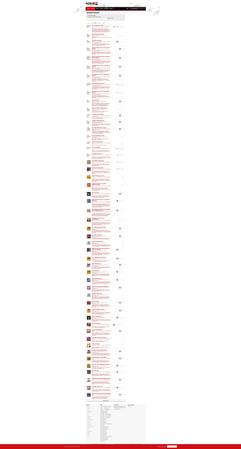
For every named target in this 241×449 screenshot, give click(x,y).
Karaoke (93, 131)
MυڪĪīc (100, 132)
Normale (93, 341)
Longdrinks (98, 320)
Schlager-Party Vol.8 (97, 293)
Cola (92, 204)
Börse (105, 361)
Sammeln (96, 361)
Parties (105, 52)
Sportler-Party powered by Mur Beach (101, 393)
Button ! (96, 327)
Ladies (106, 179)
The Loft (129, 406)
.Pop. (106, 289)
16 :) (109, 254)
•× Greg (97, 151)
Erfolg (93, 224)
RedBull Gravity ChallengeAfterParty (101, 378)
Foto (92, 124)
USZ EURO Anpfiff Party (98, 160)
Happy (93, 37)
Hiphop (101, 29)
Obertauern (102, 151)
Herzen (99, 297)
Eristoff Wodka (96, 283)
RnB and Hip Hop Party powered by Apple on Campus (101, 249)
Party (101, 28)
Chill (106, 381)
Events (93, 8)
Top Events (89, 424)
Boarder (108, 313)
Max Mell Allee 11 (103, 45)
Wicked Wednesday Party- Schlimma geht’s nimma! (101, 57)
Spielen (101, 179)
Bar (99, 261)
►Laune (95, 45)
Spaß (106, 103)
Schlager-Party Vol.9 (97, 278)
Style (97, 252)
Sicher (99, 238)
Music (97, 150)
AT (101, 44)
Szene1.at (93, 3)
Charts (104, 289)
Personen (106, 62)
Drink (96, 124)
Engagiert (102, 103)
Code (108, 290)
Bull (102, 383)
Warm (93, 118)
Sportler (97, 37)
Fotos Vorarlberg (103, 431)
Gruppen (103, 23)
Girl (100, 252)
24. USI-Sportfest (96, 147)
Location (99, 23)
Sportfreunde (99, 319)
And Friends (103, 196)
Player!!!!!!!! (93, 29)
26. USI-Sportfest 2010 (97, 25)
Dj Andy (108, 30)
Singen (106, 131)
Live (92, 30)
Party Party (109, 406)
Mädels (95, 132)
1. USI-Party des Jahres (98, 114)
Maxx (109, 61)
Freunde (104, 28)
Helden (103, 319)
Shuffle (93, 333)
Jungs (93, 132)
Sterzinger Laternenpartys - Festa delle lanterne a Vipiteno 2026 (120, 407)
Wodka (104, 245)
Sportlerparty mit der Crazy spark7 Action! (100, 75)
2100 (98, 197)
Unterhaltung (106, 71)
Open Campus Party (97, 316)
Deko (95, 164)
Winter (100, 111)
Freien (107, 138)
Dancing (103, 274)
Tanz (92, 71)
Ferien (105, 340)
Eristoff (95, 238)
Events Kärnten (103, 436)
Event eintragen (89, 419)
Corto (99, 283)
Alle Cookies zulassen (172, 446)
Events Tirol (109, 423)
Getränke (104, 44)
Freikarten (89, 421)
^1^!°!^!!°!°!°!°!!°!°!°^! (105, 117)
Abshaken (97, 111)
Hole (102, 260)
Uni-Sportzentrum (107, 26)
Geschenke (105, 266)
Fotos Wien (108, 417)
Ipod (108, 304)
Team (97, 45)
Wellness (93, 44)
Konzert (105, 397)
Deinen (95, 118)
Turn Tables (99, 62)
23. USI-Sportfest (96, 323)
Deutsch (95, 304)
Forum (88, 429)
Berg (102, 266)
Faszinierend (102, 281)
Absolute (99, 326)
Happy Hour (103, 37)
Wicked (103, 86)
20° (108, 62)
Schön (93, 296)
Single (103, 69)
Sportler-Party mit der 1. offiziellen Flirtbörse (100, 200)
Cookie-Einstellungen (162, 446)
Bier (97, 43)
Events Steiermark (103, 422)
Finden (93, 52)
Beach (96, 188)
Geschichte (97, 196)
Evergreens (95, 297)
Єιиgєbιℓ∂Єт (101, 304)
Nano (100, 306)
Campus (102, 306)
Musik (111, 8)
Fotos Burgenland (103, 434)
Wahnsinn (95, 296)
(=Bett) (101, 297)
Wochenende (104, 43)
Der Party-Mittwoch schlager (99, 127)
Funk (109, 29)
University (104, 283)
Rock (99, 138)
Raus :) (106, 222)
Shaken (101, 30)
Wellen (93, 63)
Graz (96, 29)
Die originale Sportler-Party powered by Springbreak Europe (101, 210)
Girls (100, 195)
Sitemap (88, 408)
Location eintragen (90, 426)
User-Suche (89, 411)
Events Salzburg (103, 419)
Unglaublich (96, 222)
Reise (100, 124)
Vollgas (93, 164)
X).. (95, 244)
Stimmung (106, 123)
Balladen (106, 195)
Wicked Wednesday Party (98, 83)
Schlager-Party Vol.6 (97, 386)
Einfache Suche (110, 18)
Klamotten (93, 390)
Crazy (93, 69)
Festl (105, 319)
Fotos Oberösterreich (104, 439)
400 (106, 306)
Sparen (98, 44)
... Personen (107, 44)
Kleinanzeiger (89, 431)
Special (93, 43)
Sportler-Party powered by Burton (100, 286)
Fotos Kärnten (109, 436)
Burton (101, 290)
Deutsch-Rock (94, 305)
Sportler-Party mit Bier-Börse (99, 357)
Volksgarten (105, 253)
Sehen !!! (108, 238)
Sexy (92, 213)
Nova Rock (102, 414)
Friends (96, 195)
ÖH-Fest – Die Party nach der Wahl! (101, 364)
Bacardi (109, 205)
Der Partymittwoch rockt (98, 135)
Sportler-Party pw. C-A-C (98, 175)
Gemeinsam (94, 133)
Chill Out (99, 381)
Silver (100, 340)
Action (108, 52)
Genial (97, 28)
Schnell (106, 28)
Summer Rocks (96, 343)
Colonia (96, 131)
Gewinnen (101, 253)
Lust (95, 205)
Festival (105, 389)
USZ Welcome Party (97, 235)
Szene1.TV (89, 427)
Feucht (96, 341)
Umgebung (89, 416)
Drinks (100, 71)
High (99, 252)
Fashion (105, 333)
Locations (106, 8)
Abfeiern (93, 157)
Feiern (108, 43)
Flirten (109, 103)
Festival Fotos (106, 408)
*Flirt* (98, 124)
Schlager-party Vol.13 (97, 153)
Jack (92, 197)
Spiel (100, 44)
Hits (107, 29)
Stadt (94, 124)
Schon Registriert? (134, 8)
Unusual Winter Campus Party (99, 108)
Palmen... (100, 333)
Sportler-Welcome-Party (98, 34)
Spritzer (101, 320)
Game (109, 123)
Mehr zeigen (105, 400)
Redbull (95, 383)
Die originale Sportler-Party (99, 227)
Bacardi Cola (97, 206)
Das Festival (102, 441)
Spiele (88, 436)
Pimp (102, 252)
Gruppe (108, 260)
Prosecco (102, 157)
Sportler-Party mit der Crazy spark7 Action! (101, 48)
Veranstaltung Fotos (103, 411)
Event (108, 150)
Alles (88, 23)
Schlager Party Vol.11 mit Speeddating (98, 219)
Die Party (104, 406)
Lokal (98, 131)
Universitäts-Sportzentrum (96, 122)
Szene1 (88, 406)
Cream (93, 253)
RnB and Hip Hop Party (97, 167)
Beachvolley (99, 397)
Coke (102, 390)
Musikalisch (94, 28)
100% (104, 213)
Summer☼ (93, 189)
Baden (105, 326)
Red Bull (102, 381)
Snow (110, 281)
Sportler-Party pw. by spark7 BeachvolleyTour (99, 184)
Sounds (95, 30)
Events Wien (102, 417)
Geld (96, 44)
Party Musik (98, 30)
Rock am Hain (95, 192)
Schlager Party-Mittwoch (98, 120)
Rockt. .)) (101, 138)
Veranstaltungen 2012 (104, 412)
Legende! (99, 150)
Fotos (97, 8)
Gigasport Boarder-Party (98, 309)
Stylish (98, 360)
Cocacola (96, 172)
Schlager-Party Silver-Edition (99, 337)
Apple (98, 253)
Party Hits (95, 61)
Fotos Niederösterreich (104, 428)
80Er (92, 297)
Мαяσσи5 (101, 131)
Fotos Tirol (102, 425)
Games (96, 245)
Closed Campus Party (97, 141)
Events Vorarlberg (103, 430)
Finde (97, 123)
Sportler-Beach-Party (97, 329)
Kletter (93, 180)
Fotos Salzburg (103, 420)
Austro (100, 305)
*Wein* (99, 396)
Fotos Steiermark (103, 423)
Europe (96, 214)
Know (106, 313)
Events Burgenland (103, 433)
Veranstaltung (107, 409)
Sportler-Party (95, 100)
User (91, 23)
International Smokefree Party (99, 350)
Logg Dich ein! (141, 8)
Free (99, 43)
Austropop (104, 29)
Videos (93, 290)
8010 (106, 37)
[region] (120, 446)
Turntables (104, 30)
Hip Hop (99, 29)
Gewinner (98, 230)
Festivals (101, 409)
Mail (107, 254)
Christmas (107, 267)
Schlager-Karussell (96, 40)
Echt (99, 86)
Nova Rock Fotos (108, 414)
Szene (99, 179)
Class (101, 172)
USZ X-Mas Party (96, 263)
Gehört (101, 123)
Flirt (101, 8)
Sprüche (88, 434)
